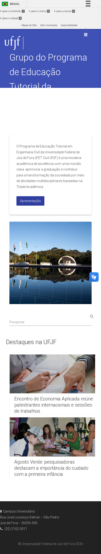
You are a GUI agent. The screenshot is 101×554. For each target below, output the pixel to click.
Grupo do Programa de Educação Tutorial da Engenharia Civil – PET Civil (48, 86)
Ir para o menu (39, 11)
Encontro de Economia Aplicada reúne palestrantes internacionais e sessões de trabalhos (53, 405)
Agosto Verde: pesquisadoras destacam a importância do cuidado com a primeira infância (51, 468)
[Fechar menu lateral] (86, 35)
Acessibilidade (69, 25)
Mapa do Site (29, 25)
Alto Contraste (48, 25)
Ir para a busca (64, 11)
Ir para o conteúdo (12, 11)
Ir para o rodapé (10, 18)
